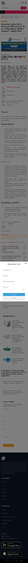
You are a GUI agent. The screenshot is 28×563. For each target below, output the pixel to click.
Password (6, 287)
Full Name (6, 275)
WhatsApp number (10, 281)
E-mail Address (7, 270)
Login (14, 298)
